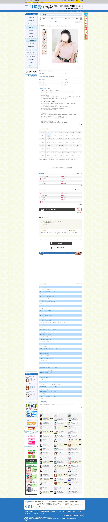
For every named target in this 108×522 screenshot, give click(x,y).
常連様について (72, 11)
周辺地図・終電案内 (31, 52)
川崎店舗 (73, 0)
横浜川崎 (26, 0)
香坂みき (73, 461)
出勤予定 (31, 33)
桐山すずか (59, 444)
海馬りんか (73, 487)
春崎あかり (68, 18)
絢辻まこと (73, 457)
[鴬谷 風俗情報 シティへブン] (31, 454)
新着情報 (31, 36)
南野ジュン (45, 444)
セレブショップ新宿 (29, 2)
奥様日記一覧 (31, 46)
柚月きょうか (59, 431)
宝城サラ (44, 439)
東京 (29, 0)
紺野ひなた (45, 457)
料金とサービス (39, 511)
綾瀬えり (58, 426)
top (80, 124)
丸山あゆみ (73, 422)
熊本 (38, 0)
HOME (26, 511)
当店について (31, 20)
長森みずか (45, 465)
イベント (74, 511)
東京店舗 (77, 0)
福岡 (36, 0)
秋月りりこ (59, 487)
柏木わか (73, 491)
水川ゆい (73, 474)
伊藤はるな (59, 452)
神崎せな (73, 444)
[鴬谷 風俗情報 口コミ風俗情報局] (31, 457)
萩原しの (73, 439)
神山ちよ (44, 448)
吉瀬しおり (59, 439)
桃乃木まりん (45, 461)
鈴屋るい (44, 491)
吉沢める (44, 474)
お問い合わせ (31, 59)
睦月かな (44, 431)
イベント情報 (31, 43)
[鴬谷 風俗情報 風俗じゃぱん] (31, 437)
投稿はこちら (60, 247)
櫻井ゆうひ (45, 482)
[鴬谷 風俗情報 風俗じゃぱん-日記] (31, 445)
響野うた (44, 426)
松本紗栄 (58, 435)
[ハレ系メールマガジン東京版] (31, 425)
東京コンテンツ (65, 0)
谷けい (44, 435)
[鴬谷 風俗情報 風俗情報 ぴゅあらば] (31, 447)
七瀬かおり (73, 426)
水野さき (73, 435)
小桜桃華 (58, 474)
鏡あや (58, 422)
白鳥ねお (44, 452)
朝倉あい (53, 18)
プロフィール (43, 21)
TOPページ (31, 17)
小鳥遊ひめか (59, 457)
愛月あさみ (73, 418)
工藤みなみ (73, 465)
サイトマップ (31, 496)
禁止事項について (54, 511)
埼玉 (31, 0)
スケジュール (51, 21)
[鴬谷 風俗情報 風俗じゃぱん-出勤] (31, 442)
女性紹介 (31, 30)
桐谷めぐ (73, 469)
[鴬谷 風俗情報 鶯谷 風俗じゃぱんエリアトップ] (31, 440)
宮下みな (44, 469)
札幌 (34, 0)
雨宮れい (58, 491)
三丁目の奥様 (41, 2)
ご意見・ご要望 (79, 11)
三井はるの (73, 452)
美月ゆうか (32, 393)
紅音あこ (58, 418)
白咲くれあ (73, 431)
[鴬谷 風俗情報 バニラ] (31, 429)
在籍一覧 (78, 22)
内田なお (58, 448)
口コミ (31, 62)
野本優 (72, 478)
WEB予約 (31, 65)
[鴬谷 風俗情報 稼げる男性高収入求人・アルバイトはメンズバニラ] (31, 433)
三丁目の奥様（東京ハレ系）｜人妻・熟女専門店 (73, 515)
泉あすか (44, 422)
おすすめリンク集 (31, 56)
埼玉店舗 (81, 0)
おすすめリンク (35, 513)
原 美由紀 (59, 469)
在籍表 (60, 511)
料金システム (31, 23)
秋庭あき (44, 418)
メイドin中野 (35, 2)
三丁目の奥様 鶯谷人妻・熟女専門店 (35, 8)
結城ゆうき (59, 478)
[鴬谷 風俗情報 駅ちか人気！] (31, 451)
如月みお (58, 461)
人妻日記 (79, 511)
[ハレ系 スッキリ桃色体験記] (86, 39)
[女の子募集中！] (31, 410)
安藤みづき (32, 378)
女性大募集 (58, 11)
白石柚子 (32, 386)
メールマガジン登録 (51, 11)
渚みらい (73, 448)
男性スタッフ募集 (65, 11)
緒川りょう (45, 487)
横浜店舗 (70, 0)
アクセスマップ (28, 513)
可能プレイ (57, 21)
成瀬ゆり (73, 482)
